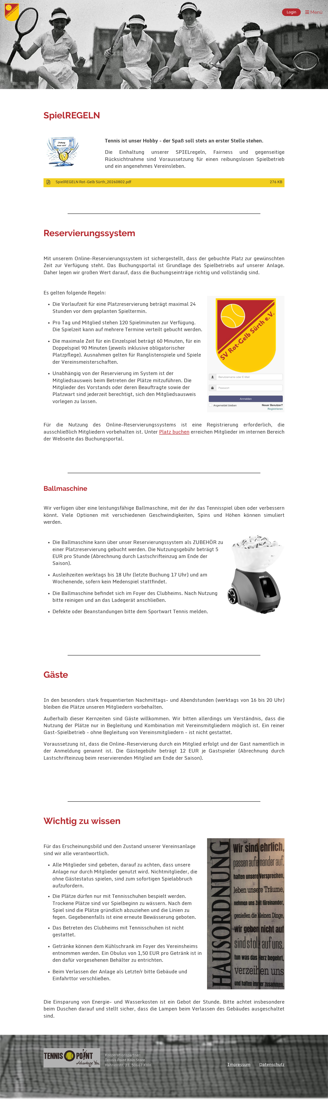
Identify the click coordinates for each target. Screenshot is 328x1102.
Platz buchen (174, 432)
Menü (315, 12)
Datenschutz (271, 1064)
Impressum (238, 1064)
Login (291, 12)
